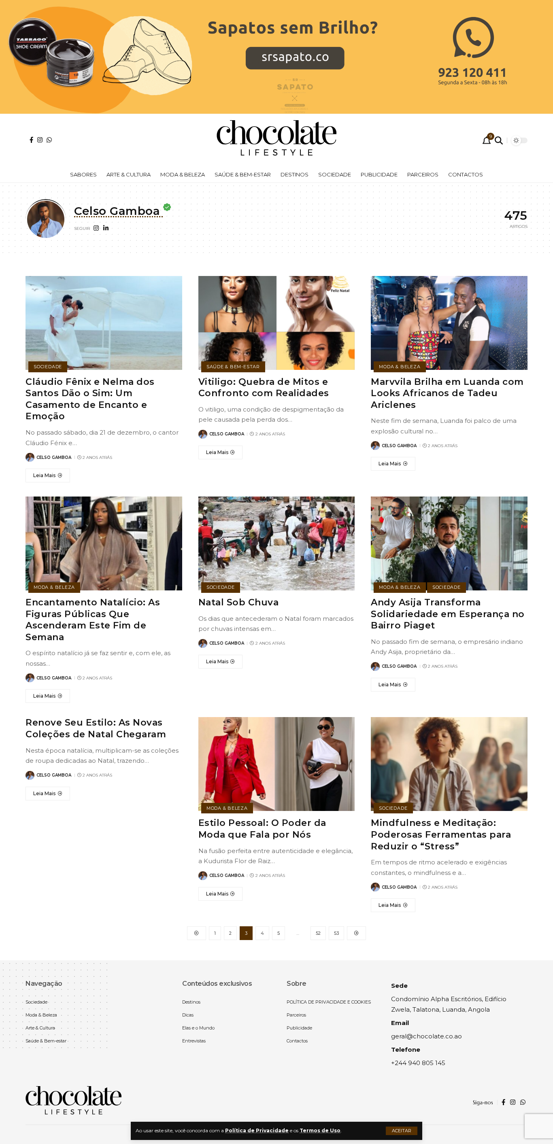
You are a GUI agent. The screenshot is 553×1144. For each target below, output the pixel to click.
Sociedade (48, 366)
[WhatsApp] (49, 140)
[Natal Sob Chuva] (276, 543)
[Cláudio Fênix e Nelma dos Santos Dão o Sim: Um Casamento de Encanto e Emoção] (104, 323)
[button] (401, 1131)
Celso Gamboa (53, 457)
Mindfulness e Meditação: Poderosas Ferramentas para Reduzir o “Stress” (441, 834)
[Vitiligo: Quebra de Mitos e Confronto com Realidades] (276, 323)
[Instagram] (40, 140)
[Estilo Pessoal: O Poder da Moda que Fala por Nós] (276, 764)
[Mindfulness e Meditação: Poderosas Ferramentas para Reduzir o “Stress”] (449, 764)
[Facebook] (31, 140)
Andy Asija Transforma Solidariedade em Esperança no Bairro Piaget (448, 614)
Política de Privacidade (257, 1130)
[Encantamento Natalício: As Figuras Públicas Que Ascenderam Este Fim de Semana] (104, 543)
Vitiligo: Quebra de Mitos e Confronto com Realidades (263, 387)
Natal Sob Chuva (238, 602)
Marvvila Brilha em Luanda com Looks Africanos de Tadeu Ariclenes (447, 393)
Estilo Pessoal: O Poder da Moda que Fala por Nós (262, 828)
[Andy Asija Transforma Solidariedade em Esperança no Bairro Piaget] (449, 543)
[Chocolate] (276, 140)
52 (318, 933)
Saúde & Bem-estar (233, 366)
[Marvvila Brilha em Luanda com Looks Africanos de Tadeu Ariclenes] (449, 323)
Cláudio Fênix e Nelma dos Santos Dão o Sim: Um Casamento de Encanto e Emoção (90, 399)
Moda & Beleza (399, 366)
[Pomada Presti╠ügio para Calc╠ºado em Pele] (276, 56)
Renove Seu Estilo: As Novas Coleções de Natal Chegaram (96, 728)
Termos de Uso (320, 1130)
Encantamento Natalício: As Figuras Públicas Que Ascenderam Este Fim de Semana (93, 620)
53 (336, 933)
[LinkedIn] (105, 228)
